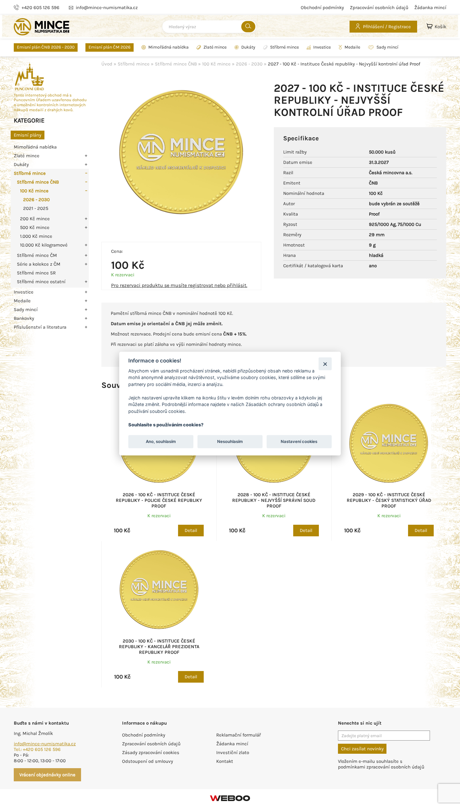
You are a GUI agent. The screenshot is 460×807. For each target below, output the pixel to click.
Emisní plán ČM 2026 (109, 47)
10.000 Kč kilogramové (44, 245)
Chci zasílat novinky (362, 749)
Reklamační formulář (238, 735)
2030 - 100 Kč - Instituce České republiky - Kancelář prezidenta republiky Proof (159, 646)
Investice (322, 47)
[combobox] (209, 26)
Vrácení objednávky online (47, 775)
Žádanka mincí (430, 7)
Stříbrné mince (284, 47)
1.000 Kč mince (36, 236)
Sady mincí (387, 47)
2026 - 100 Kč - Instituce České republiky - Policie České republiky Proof (159, 500)
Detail (191, 530)
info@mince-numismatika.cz (107, 7)
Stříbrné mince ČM (37, 255)
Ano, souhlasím (161, 441)
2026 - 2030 (36, 199)
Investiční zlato (232, 752)
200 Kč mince (35, 218)
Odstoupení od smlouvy (147, 761)
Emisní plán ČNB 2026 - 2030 (45, 47)
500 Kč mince (34, 227)
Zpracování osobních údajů (379, 7)
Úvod (106, 64)
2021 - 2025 (35, 208)
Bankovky (24, 318)
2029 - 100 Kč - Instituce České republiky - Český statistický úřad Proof (389, 500)
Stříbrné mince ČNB (38, 182)
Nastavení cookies (299, 441)
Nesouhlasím (230, 441)
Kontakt (224, 761)
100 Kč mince (34, 191)
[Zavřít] (325, 363)
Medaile (352, 47)
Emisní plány (27, 135)
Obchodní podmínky (322, 7)
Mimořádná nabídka (168, 47)
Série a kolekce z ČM (38, 264)
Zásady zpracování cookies (150, 752)
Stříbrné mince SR (36, 273)
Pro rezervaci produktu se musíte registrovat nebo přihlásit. (179, 285)
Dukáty (248, 47)
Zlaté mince (215, 47)
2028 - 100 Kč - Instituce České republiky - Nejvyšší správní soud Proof (273, 500)
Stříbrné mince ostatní (41, 281)
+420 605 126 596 (40, 7)
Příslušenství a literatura (40, 327)
